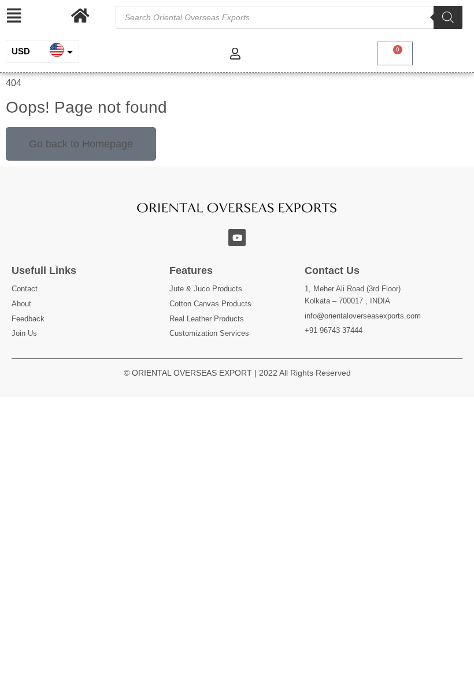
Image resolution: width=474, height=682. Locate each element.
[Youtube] (237, 237)
